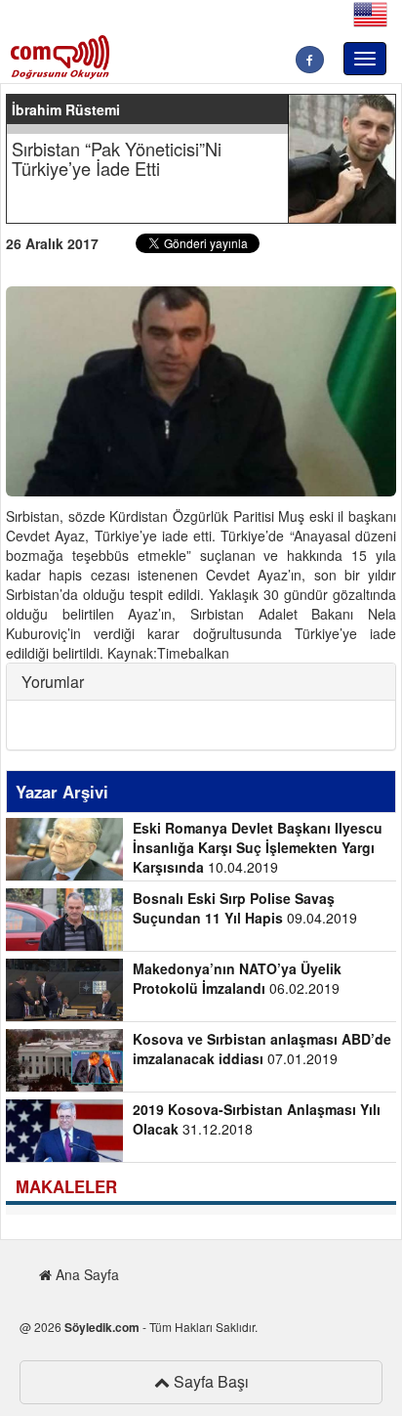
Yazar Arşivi (62, 791)
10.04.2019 (257, 847)
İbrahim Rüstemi (66, 109)
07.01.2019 (262, 1048)
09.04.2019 (245, 907)
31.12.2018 (257, 1118)
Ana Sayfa (85, 1274)
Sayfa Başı (209, 1381)
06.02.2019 (237, 978)
